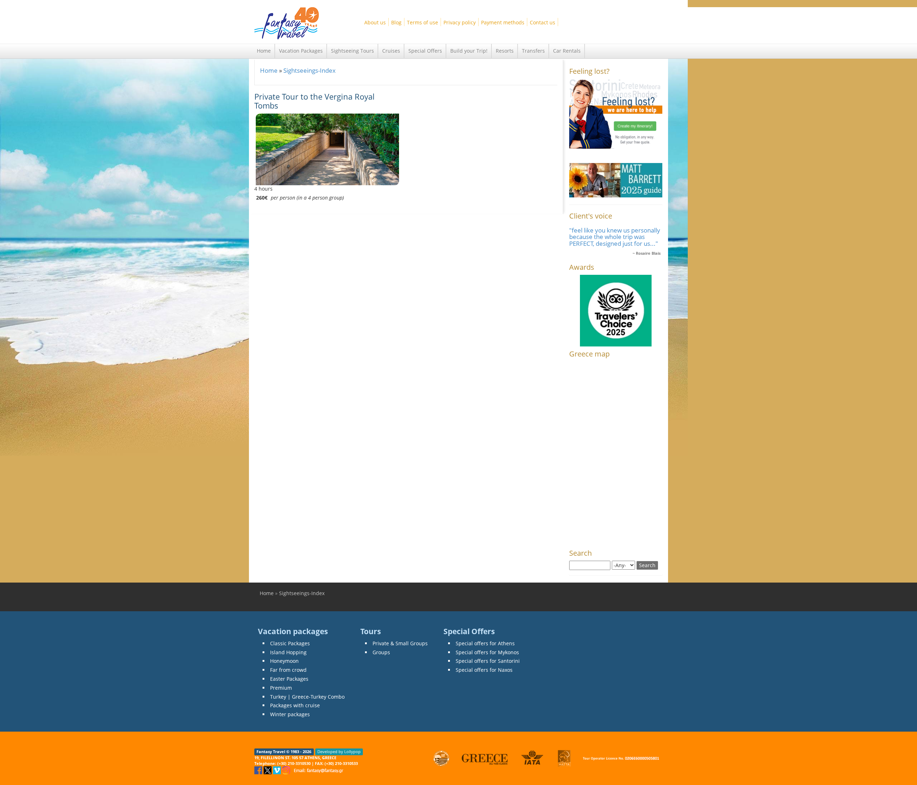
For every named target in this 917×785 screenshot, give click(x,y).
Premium (281, 687)
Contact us (542, 22)
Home (264, 50)
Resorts (505, 50)
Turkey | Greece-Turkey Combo (307, 696)
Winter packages (290, 714)
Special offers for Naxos (484, 669)
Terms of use (422, 22)
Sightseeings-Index (309, 70)
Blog (396, 22)
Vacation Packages (301, 50)
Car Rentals (567, 50)
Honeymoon (284, 660)
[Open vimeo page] (277, 769)
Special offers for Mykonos (487, 652)
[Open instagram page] (287, 769)
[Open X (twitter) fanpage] (268, 769)
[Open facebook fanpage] (259, 769)
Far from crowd (288, 669)
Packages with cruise (295, 705)
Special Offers (425, 50)
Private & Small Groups (400, 643)
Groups (381, 652)
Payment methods (502, 22)
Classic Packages (290, 643)
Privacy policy (459, 22)
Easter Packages (289, 678)
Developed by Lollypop (339, 751)
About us (375, 22)
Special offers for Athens (485, 643)
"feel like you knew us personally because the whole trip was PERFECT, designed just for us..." (614, 237)
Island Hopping (288, 652)
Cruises (391, 50)
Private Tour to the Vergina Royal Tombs (314, 101)
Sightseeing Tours (352, 50)
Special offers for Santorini (488, 660)
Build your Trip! (469, 50)
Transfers (533, 50)
